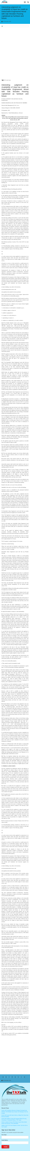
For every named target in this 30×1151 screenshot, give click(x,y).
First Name (4, 1134)
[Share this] (6, 1077)
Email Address (5, 1140)
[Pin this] (15, 1077)
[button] (25, 2)
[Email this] (3, 1077)
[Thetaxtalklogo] (4, 2)
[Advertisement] (15, 62)
